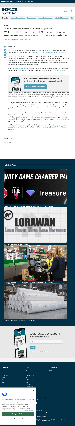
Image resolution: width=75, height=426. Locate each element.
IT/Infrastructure (29, 386)
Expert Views (5, 373)
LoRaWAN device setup (62, 18)
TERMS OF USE (36, 420)
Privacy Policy (29, 410)
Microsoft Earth (58, 70)
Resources (4, 380)
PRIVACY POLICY (45, 420)
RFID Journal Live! (28, 1)
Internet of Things (30, 375)
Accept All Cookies (18, 414)
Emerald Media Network (7, 1)
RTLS (27, 373)
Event (50, 370)
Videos (3, 377)
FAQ (3, 382)
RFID (27, 370)
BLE (27, 377)
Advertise (18, 1)
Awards (51, 373)
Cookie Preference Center (18, 418)
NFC (27, 382)
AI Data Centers (31, 18)
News (6, 25)
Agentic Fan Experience (45, 18)
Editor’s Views (5, 375)
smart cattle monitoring (18, 18)
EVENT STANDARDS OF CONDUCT (47, 419)
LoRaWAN (28, 384)
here (12, 129)
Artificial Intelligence (30, 380)
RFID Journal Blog (59, 127)
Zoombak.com (20, 68)
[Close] (34, 390)
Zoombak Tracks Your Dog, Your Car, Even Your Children (48, 52)
